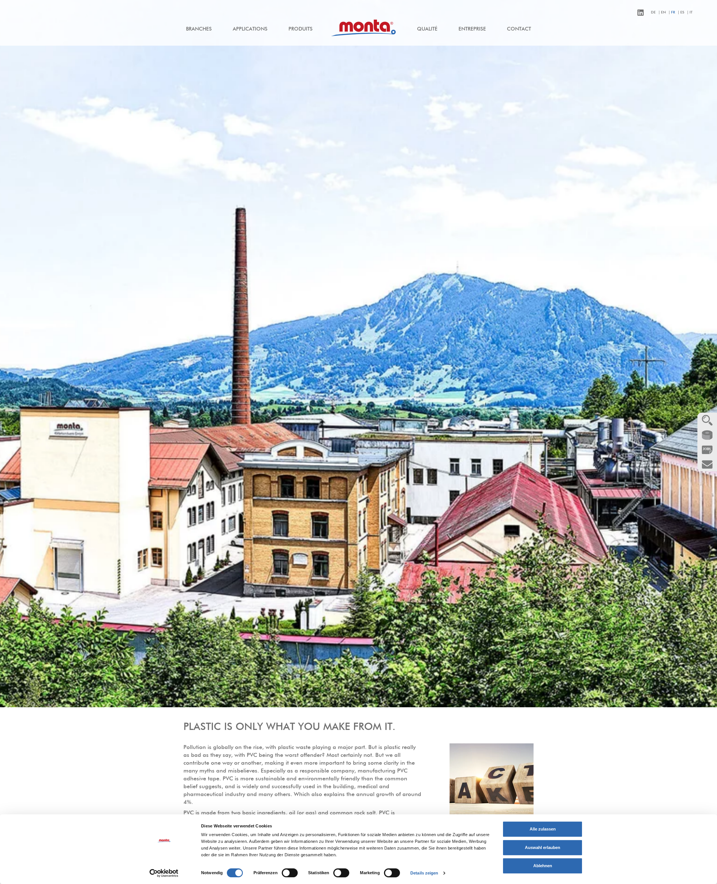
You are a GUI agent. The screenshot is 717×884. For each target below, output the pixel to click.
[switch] (290, 872)
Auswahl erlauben (542, 847)
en (663, 12)
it (691, 12)
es (682, 12)
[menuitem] (198, 29)
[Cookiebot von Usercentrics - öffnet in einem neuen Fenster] (163, 873)
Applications (250, 29)
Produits (300, 29)
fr (673, 12)
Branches (199, 29)
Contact (519, 29)
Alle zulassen (543, 829)
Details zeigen (424, 873)
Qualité (427, 29)
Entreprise (472, 29)
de (653, 12)
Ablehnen (542, 865)
